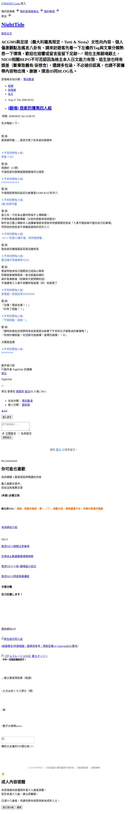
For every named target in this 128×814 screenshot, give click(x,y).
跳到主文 (6, 33)
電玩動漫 (28, 79)
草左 (4, 373)
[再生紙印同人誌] (12, 639)
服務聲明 (95, 767)
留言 (27, 391)
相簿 (10, 86)
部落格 (12, 90)
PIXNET (39, 767)
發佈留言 (7, 437)
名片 (10, 94)
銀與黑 (26, 404)
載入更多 (7, 417)
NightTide (12, 25)
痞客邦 (20, 391)
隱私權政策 (82, 767)
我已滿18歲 (8, 807)
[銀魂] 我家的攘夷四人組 (30, 108)
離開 (19, 807)
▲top (4, 410)
